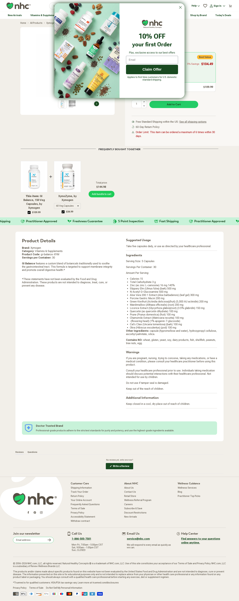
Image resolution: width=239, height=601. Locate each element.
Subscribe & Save (133, 508)
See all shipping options (192, 121)
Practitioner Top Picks (189, 496)
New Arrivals (130, 516)
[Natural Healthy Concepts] (19, 5)
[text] (119, 148)
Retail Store (130, 496)
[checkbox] (29, 212)
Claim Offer (152, 69)
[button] (67, 206)
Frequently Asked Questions (85, 504)
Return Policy (77, 496)
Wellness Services (187, 487)
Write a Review (122, 467)
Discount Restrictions (135, 512)
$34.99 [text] (69, 211)
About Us (129, 487)
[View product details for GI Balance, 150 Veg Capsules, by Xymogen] (34, 176)
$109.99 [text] (36, 212)
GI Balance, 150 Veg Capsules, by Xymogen (34, 202)
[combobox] (67, 206)
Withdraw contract (80, 521)
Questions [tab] (32, 452)
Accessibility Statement (83, 516)
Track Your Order (79, 492)
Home (23, 23)
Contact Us (130, 492)
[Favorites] (205, 6)
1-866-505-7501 (81, 538)
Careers (128, 504)
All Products (36, 23)
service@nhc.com (138, 538)
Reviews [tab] (19, 452)
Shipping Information (81, 487)
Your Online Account (81, 500)
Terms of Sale (78, 508)
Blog (180, 492)
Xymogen (51, 23)
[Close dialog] (180, 7)
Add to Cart (174, 104)
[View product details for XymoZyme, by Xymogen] (67, 176)
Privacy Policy (77, 512)
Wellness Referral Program (137, 500)
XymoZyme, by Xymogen (67, 198)
